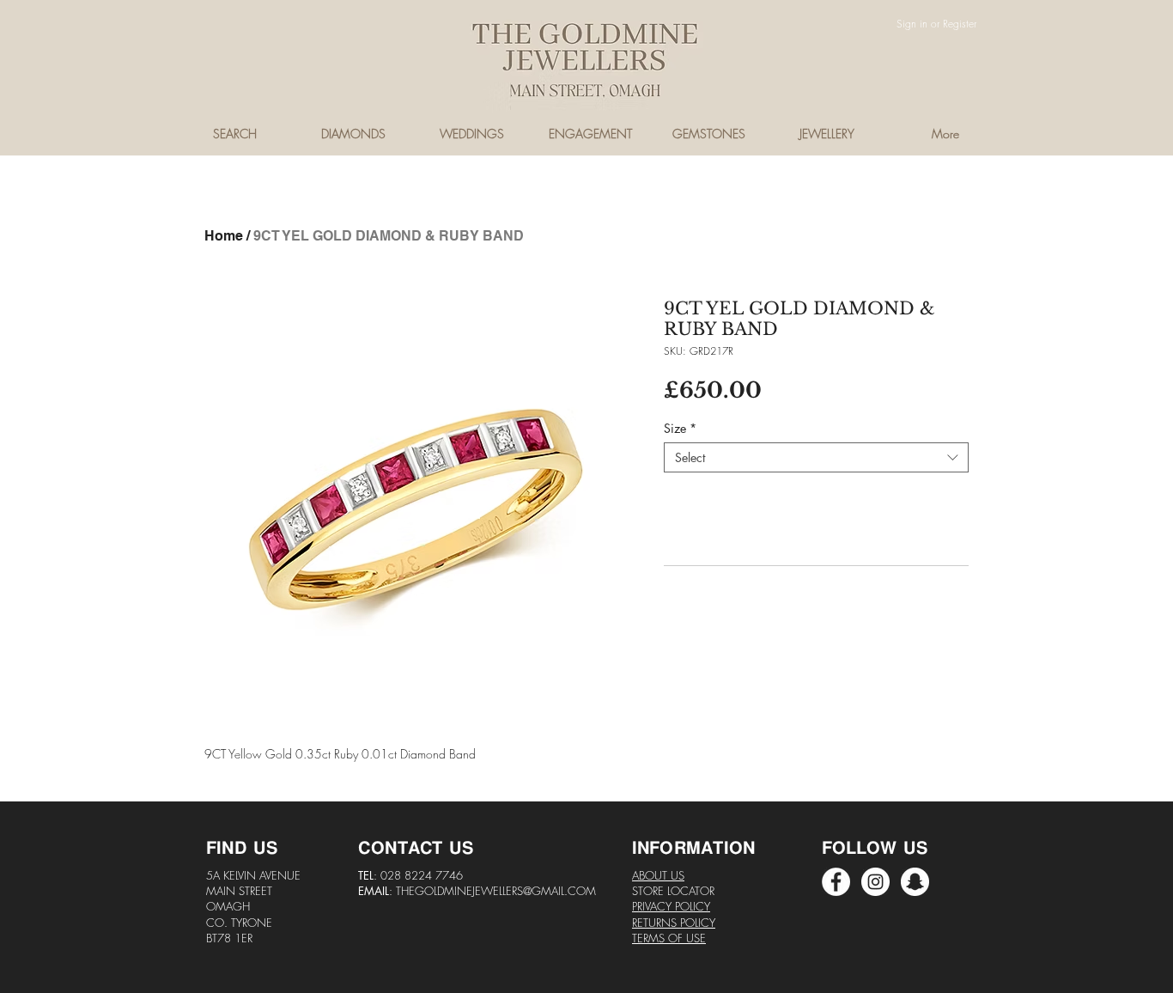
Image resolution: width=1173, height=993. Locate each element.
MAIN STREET (239, 891)
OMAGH (228, 906)
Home (223, 236)
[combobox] (816, 457)
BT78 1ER (229, 938)
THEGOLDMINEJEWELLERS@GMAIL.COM (496, 891)
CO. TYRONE (239, 922)
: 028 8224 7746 (418, 875)
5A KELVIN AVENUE (253, 875)
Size (680, 428)
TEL (366, 875)
